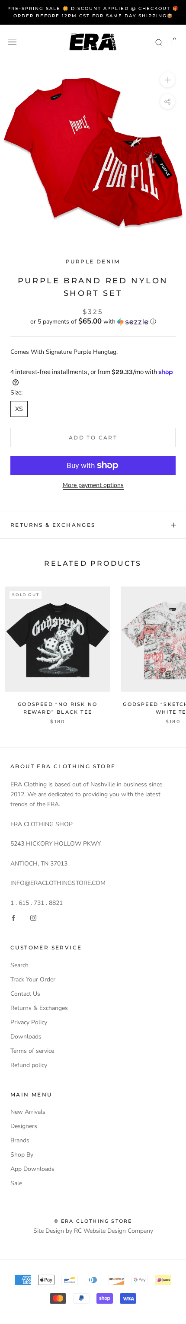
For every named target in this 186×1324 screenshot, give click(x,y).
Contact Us (25, 994)
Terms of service (32, 1051)
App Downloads (32, 1169)
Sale (16, 1183)
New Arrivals (27, 1112)
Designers (23, 1126)
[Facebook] (13, 918)
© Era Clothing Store (93, 1221)
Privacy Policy (28, 1022)
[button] (93, 321)
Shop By (21, 1155)
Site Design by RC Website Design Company (93, 1231)
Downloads (26, 1036)
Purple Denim (93, 261)
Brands (19, 1140)
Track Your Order (32, 979)
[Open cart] (174, 42)
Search (19, 965)
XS (19, 409)
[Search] (159, 42)
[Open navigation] (12, 42)
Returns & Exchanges (53, 525)
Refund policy (28, 1065)
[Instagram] (33, 918)
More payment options (93, 485)
